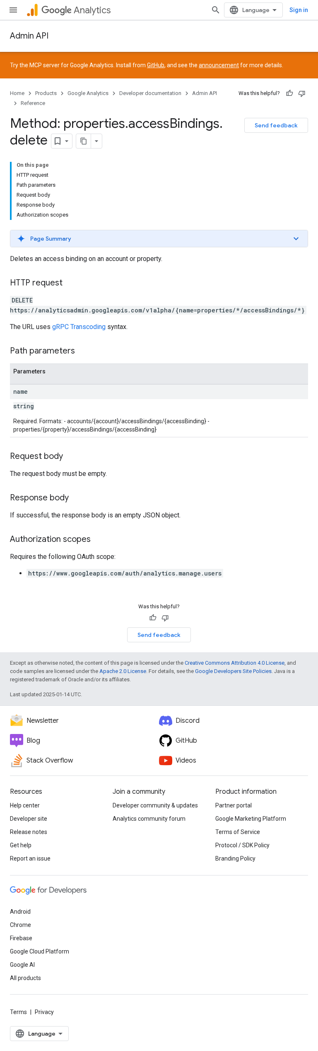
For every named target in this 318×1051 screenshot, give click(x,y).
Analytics (92, 10)
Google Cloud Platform (39, 951)
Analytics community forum (149, 818)
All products (25, 978)
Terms (18, 1012)
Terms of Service (237, 832)
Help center (25, 805)
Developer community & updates (155, 805)
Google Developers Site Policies (233, 671)
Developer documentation (150, 93)
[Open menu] (13, 10)
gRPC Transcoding (79, 327)
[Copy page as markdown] (83, 141)
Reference (33, 103)
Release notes (28, 832)
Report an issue (30, 858)
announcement (219, 65)
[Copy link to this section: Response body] (77, 498)
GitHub (155, 65)
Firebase (21, 938)
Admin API (29, 36)
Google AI (22, 964)
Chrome (20, 925)
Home (17, 93)
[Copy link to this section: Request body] (71, 457)
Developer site (28, 818)
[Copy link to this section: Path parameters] (83, 351)
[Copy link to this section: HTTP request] (71, 283)
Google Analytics (87, 93)
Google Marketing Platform (250, 818)
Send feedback (276, 125)
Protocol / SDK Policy (242, 845)
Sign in (298, 10)
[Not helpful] (302, 93)
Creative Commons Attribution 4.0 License (234, 663)
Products (46, 93)
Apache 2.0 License (122, 671)
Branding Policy (235, 858)
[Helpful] (289, 93)
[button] (159, 238)
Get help (20, 845)
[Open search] (216, 10)
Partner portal (233, 805)
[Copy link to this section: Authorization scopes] (99, 540)
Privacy (44, 1012)
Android (20, 911)
